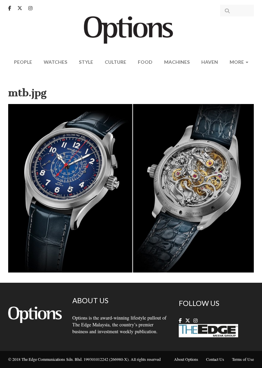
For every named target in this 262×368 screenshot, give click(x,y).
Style (86, 62)
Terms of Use (243, 359)
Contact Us (215, 359)
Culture (115, 62)
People (23, 62)
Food (145, 62)
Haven (209, 62)
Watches (55, 62)
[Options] (131, 29)
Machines (177, 62)
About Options (186, 359)
